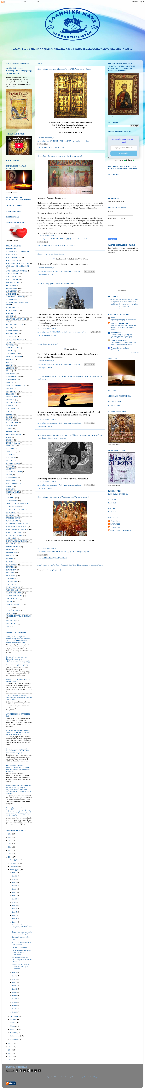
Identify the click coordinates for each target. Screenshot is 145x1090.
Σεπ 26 (14, 882)
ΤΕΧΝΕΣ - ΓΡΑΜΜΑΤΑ (14, 604)
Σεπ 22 (14, 895)
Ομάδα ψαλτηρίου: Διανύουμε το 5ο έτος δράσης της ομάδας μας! (19, 70)
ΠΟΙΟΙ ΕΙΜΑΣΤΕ (12, 564)
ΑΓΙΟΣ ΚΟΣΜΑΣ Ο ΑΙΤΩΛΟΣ (16, 271)
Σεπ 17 (14, 912)
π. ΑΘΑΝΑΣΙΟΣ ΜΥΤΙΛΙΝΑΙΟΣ (17, 524)
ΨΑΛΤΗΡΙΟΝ (10, 613)
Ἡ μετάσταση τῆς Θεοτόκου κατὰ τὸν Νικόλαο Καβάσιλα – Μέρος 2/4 (123, 343)
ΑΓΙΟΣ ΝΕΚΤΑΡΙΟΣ (13, 274)
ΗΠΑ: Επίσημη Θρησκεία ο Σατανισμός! (55, 283)
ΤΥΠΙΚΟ (9, 607)
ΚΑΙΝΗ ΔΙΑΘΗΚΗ (114, 406)
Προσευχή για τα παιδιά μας (50, 253)
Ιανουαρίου (14, 1039)
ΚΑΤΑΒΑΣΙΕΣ (11, 446)
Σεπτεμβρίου (15, 870)
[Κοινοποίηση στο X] (43, 144)
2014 (10, 1056)
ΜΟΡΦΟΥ (9, 486)
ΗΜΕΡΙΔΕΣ (10, 414)
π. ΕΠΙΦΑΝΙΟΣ (11, 538)
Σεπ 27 (14, 879)
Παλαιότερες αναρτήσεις (90, 564)
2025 (10, 837)
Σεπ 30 (14, 873)
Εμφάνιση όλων (135, 352)
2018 (10, 1043)
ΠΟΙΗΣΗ (9, 561)
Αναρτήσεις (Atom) (54, 570)
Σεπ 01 (14, 1012)
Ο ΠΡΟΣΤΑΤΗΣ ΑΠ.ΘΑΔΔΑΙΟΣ (17, 503)
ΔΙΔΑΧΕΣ (9, 362)
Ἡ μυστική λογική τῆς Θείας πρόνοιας (123, 320)
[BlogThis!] (41, 144)
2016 (10, 1050)
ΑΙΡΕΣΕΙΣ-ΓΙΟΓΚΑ (12, 282)
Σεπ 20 (14, 902)
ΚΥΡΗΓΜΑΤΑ (11, 460)
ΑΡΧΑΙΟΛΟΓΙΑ (11, 313)
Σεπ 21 (14, 899)
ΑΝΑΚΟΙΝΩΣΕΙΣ (12, 288)
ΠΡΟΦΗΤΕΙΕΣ (11, 576)
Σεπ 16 (14, 915)
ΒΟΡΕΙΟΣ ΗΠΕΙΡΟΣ (13, 330)
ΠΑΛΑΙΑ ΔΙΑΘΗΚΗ (13, 547)
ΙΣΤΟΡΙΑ (9, 437)
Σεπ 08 (14, 989)
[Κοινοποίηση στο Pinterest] (47, 144)
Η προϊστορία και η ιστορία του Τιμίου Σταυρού (59, 156)
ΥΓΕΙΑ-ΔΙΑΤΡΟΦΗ (12, 610)
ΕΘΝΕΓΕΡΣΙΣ (116, 333)
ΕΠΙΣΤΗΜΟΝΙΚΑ (12, 397)
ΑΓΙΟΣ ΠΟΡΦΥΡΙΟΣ (13, 279)
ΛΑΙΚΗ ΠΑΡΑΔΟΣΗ (13, 463)
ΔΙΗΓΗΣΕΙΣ (10, 368)
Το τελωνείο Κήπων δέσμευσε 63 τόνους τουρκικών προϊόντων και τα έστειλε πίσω (19, 698)
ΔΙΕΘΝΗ (9, 365)
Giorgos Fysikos (115, 521)
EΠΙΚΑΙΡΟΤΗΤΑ (12, 624)
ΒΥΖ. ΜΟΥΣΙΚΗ (11, 333)
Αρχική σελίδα (68, 564)
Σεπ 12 (14, 976)
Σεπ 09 (14, 986)
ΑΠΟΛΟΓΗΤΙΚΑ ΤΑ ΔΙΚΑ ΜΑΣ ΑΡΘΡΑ (17, 303)
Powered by (118, 160)
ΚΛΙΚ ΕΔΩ (112, 390)
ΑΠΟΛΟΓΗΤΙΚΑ (11, 300)
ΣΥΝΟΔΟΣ (9, 584)
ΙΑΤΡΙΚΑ (9, 428)
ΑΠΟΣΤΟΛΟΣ (11, 307)
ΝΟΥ (7, 495)
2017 (10, 1047)
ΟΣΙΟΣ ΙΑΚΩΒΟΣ (12, 521)
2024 (10, 840)
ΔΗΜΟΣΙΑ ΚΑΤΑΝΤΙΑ (14, 356)
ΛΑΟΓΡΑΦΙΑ (10, 466)
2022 (10, 847)
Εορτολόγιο (122, 290)
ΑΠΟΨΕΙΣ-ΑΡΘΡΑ (12, 310)
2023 (10, 844)
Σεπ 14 (14, 922)
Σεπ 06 (14, 995)
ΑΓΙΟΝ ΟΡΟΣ (10, 254)
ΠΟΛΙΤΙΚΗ (9, 567)
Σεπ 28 (14, 876)
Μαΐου (12, 1026)
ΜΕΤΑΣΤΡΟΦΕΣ (12, 480)
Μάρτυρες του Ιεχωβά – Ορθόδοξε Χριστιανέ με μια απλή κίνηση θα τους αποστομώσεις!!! (18, 732)
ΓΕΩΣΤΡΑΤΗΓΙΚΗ (12, 353)
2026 (10, 834)
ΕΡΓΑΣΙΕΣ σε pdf (12, 402)
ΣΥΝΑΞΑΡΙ (62, 245)
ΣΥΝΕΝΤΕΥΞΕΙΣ (12, 581)
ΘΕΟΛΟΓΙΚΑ (10, 426)
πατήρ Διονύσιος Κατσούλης (120, 530)
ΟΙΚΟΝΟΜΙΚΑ (11, 515)
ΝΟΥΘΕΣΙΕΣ (48, 426)
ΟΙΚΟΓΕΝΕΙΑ (10, 512)
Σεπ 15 (14, 919)
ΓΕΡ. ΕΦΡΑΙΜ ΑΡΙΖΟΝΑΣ (15, 339)
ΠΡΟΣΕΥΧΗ (48, 275)
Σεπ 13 (14, 972)
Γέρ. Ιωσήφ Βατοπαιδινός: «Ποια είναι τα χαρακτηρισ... (21, 952)
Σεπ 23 (14, 892)
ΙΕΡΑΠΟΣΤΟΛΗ (11, 431)
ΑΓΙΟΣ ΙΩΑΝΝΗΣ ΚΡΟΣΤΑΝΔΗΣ (17, 263)
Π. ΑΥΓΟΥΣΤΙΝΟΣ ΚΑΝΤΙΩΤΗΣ (17, 529)
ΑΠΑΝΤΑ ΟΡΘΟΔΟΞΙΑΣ (120, 323)
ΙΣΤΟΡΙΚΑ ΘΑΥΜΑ (13, 443)
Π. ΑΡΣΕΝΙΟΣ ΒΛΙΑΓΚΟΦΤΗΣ (17, 527)
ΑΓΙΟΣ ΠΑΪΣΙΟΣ (11, 277)
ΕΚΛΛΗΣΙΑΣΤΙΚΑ (12, 379)
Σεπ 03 (14, 1005)
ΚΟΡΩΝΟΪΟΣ (10, 457)
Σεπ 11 (14, 979)
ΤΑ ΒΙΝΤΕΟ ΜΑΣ (12, 590)
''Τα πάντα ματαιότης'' (47, 343)
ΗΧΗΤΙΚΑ (9, 417)
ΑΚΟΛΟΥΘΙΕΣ (11, 285)
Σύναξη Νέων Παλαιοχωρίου (123, 308)
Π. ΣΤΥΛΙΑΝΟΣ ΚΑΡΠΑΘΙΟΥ (16, 541)
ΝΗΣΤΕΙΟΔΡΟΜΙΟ (12, 492)
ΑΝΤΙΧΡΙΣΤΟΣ (11, 294)
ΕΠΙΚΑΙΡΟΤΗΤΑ (50, 335)
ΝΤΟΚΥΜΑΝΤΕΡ (12, 500)
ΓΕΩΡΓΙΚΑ (9, 351)
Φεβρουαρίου (15, 1036)
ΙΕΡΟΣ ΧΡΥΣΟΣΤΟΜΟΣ (14, 434)
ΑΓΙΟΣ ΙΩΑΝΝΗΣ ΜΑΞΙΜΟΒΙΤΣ (17, 266)
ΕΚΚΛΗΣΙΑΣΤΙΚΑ (50, 147)
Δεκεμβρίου (14, 860)
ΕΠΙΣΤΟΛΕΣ (10, 400)
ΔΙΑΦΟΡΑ (9, 359)
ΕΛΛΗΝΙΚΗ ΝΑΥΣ (117, 527)
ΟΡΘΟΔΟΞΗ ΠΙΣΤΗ (13, 518)
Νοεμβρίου (14, 863)
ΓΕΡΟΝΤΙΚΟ (10, 345)
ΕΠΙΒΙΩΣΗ (9, 388)
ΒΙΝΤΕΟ (9, 328)
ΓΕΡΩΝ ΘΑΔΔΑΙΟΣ (12, 348)
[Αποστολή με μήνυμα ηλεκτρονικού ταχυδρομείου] (38, 144)
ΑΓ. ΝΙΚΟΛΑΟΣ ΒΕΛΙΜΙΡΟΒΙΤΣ (17, 252)
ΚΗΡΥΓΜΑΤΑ (11, 451)
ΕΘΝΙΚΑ (9, 371)
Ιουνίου (13, 1023)
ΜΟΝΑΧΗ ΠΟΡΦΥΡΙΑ (13, 483)
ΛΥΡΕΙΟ (9, 475)
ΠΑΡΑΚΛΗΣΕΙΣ (11, 552)
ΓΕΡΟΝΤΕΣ (10, 342)
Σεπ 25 (14, 886)
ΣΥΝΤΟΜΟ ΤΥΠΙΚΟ (13, 587)
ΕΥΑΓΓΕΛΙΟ (62, 147)
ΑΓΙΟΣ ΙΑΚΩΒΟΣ (12, 260)
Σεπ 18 (14, 909)
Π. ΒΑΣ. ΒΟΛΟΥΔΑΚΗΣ (14, 532)
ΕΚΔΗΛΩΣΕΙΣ (11, 374)
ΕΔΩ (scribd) (132, 168)
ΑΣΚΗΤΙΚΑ (10, 316)
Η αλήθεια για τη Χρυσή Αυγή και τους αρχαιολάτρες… (18, 680)
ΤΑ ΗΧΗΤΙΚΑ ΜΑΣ (13, 599)
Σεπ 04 (14, 1002)
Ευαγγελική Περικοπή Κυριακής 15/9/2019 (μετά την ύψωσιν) (65, 68)
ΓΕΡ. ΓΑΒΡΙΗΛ (11, 336)
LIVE (7, 626)
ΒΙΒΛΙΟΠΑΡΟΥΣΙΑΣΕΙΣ (14, 325)
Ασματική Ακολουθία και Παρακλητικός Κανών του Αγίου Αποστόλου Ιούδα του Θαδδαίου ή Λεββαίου (18, 768)
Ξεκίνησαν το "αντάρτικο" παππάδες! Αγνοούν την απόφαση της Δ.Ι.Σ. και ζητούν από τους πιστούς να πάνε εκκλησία (18, 640)
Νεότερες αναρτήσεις (48, 564)
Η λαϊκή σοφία (115, 350)
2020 (10, 854)
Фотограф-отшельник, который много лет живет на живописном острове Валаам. (123, 327)
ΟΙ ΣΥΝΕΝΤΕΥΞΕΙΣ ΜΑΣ (15, 509)
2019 (10, 857)
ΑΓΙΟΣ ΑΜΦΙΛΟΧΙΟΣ (13, 257)
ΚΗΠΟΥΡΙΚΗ (10, 449)
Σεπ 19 (14, 905)
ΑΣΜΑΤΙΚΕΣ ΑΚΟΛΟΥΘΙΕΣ (16, 319)
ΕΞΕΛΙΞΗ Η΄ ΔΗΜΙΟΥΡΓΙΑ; (16, 385)
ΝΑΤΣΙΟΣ (9, 489)
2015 (10, 1053)
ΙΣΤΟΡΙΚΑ (9, 440)
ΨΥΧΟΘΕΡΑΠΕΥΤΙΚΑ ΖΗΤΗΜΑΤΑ (18, 616)
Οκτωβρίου (14, 866)
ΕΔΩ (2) (125, 494)
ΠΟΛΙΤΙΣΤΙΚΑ (11, 570)
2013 (10, 1060)
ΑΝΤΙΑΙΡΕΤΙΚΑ (11, 291)
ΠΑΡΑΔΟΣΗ (10, 550)
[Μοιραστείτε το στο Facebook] (45, 144)
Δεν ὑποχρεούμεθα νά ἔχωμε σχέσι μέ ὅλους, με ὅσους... (22, 959)
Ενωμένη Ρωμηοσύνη (119, 340)
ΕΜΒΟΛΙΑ (9, 382)
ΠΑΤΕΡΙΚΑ (10, 555)
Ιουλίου (13, 1019)
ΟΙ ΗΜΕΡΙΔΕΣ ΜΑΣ (13, 506)
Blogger (95, 1077)
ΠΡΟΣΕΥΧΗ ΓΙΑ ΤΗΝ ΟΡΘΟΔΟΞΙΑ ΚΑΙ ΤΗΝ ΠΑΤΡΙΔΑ (18, 198)
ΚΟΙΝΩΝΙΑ (10, 454)
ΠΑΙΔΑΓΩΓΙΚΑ (11, 544)
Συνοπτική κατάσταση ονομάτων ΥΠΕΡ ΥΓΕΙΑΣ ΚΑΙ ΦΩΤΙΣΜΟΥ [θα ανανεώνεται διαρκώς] (18, 751)
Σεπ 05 (14, 999)
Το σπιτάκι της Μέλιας (120, 348)
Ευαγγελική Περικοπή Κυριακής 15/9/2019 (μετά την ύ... (22, 927)
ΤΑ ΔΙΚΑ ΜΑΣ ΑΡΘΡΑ (14, 593)
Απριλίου (13, 1029)
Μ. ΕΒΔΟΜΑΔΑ (11, 478)
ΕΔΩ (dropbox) (118, 168)
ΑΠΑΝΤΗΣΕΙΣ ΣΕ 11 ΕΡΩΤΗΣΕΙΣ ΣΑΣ (18, 715)
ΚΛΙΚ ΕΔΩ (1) (113, 494)
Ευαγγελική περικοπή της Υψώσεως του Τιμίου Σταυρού (63, 497)
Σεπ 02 (14, 1009)
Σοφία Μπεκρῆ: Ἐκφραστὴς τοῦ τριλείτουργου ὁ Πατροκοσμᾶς (121, 336)
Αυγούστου (14, 1016)
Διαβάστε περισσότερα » (46, 138)
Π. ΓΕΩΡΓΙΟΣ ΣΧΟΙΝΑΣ (14, 535)
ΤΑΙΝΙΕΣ (9, 601)
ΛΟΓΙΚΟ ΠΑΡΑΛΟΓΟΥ (14, 472)
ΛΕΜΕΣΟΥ (10, 469)
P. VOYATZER (115, 524)
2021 (10, 850)
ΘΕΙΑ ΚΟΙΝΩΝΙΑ (12, 423)
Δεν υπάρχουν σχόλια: (81, 141)
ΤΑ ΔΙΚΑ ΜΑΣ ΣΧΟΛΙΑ (14, 596)
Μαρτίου (13, 1032)
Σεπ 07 (14, 992)
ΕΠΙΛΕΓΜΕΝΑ (11, 394)
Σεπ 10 (14, 982)
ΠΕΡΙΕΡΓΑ (9, 558)
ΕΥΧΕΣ (8, 411)
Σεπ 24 (14, 889)
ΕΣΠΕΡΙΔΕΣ (10, 405)
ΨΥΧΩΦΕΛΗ (71, 245)
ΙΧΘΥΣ (113, 318)
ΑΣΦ (7, 322)
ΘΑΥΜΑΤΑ (10, 420)
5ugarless (84, 1077)
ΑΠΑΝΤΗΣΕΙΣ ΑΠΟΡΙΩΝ (15, 297)
